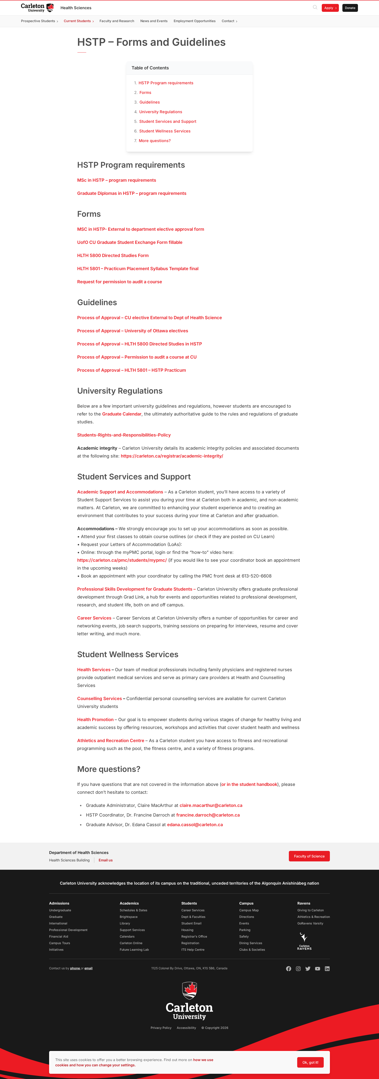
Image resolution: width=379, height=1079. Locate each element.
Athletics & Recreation (313, 917)
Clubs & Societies (252, 949)
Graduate (56, 917)
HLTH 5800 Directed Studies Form (113, 255)
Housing (187, 930)
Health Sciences (76, 7)
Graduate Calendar (121, 414)
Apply (328, 8)
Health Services (94, 669)
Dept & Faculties (193, 917)
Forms (145, 92)
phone (75, 968)
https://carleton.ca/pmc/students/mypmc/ (122, 560)
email (88, 968)
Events (244, 923)
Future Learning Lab (134, 949)
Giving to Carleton (310, 910)
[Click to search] (315, 8)
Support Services (132, 930)
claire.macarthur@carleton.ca (211, 805)
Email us (106, 860)
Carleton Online (131, 943)
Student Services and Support (167, 121)
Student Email (191, 923)
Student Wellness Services (165, 131)
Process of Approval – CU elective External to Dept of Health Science (149, 317)
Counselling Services (99, 698)
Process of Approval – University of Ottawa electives (132, 330)
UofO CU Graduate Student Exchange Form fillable (129, 242)
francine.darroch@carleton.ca (208, 815)
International (58, 923)
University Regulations (160, 111)
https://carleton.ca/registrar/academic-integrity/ (172, 456)
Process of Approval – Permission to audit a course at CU (137, 357)
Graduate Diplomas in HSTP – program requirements (131, 193)
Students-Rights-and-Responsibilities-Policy (124, 435)
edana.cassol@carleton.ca (195, 824)
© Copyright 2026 (214, 1028)
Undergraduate (60, 910)
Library (125, 923)
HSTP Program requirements (166, 83)
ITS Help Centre (192, 949)
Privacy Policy (161, 1028)
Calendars (127, 936)
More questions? (155, 140)
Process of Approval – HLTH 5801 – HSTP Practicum (131, 370)
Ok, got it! (310, 1062)
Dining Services (250, 943)
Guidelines (149, 102)
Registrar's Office (194, 936)
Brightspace (129, 917)
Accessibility (186, 1028)
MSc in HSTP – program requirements (116, 180)
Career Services (94, 618)
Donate (350, 8)
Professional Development (68, 930)
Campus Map (249, 910)
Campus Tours (59, 943)
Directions (246, 917)
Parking (244, 930)
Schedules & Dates (133, 910)
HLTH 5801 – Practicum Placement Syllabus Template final (137, 268)
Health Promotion (95, 719)
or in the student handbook (249, 784)
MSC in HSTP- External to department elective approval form (140, 229)
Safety (244, 936)
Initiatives (56, 949)
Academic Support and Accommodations (120, 492)
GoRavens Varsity (310, 923)
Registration (190, 943)
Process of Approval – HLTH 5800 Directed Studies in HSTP (139, 344)
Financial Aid (58, 936)
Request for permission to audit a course (119, 281)
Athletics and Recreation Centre (110, 740)
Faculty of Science (309, 856)
